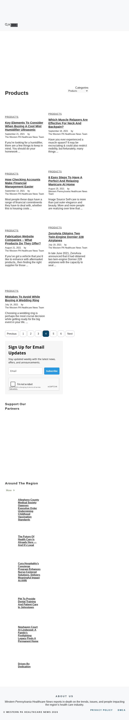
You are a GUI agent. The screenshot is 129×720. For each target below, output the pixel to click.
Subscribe (51, 371)
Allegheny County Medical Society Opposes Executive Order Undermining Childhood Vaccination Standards (28, 509)
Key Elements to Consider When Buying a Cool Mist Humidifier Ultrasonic (24, 126)
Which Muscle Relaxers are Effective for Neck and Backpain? (68, 123)
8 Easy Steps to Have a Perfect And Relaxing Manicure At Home (65, 181)
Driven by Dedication (24, 665)
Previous (12, 333)
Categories (81, 87)
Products (11, 117)
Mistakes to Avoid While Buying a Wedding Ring (22, 298)
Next (70, 333)
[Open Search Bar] (7, 25)
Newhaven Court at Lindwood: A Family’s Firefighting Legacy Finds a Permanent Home (28, 634)
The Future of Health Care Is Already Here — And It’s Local (27, 540)
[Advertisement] (64, 56)
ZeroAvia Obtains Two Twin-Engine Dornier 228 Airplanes (66, 237)
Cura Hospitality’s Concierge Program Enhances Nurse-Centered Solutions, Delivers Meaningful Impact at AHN (29, 572)
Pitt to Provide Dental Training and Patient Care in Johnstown (28, 603)
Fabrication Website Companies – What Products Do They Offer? (23, 240)
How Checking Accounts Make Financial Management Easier (22, 183)
